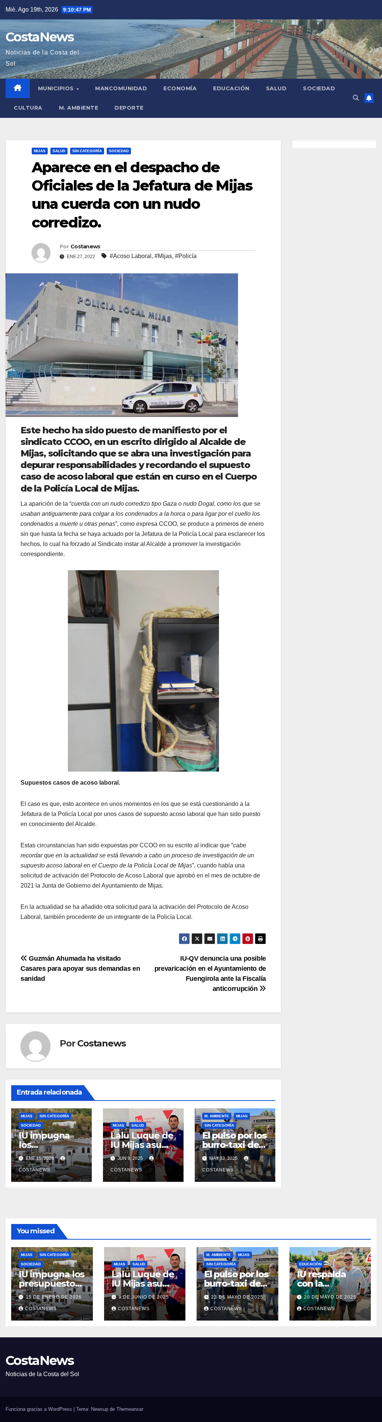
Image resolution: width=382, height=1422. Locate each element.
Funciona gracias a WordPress (39, 1409)
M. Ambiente (78, 107)
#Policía (186, 256)
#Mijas (163, 256)
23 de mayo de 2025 (237, 1297)
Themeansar (129, 1409)
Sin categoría (87, 151)
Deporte (129, 107)
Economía (180, 88)
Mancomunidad (121, 88)
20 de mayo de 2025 (330, 1297)
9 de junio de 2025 (144, 1297)
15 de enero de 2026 (54, 1297)
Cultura (28, 107)
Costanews (85, 246)
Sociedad (319, 88)
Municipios (57, 88)
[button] (356, 98)
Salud (276, 88)
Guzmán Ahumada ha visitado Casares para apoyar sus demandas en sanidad (80, 968)
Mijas (40, 151)
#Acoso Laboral (130, 256)
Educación (231, 88)
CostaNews (40, 37)
